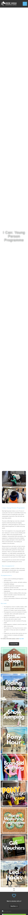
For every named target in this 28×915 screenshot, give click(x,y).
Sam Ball (21, 638)
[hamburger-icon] (25, 4)
